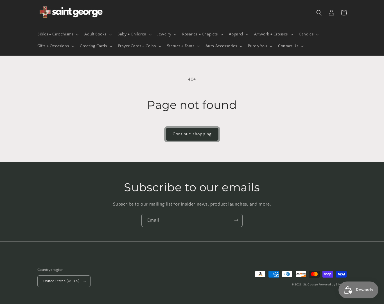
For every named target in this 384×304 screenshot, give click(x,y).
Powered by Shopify (333, 284)
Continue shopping (192, 134)
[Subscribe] (236, 220)
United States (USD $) (61, 281)
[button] (57, 34)
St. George (311, 284)
